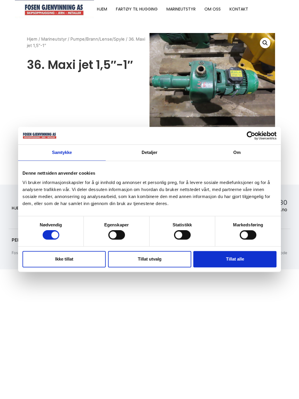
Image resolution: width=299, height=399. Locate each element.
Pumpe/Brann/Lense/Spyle (97, 39)
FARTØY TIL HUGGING (137, 9)
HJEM (102, 9)
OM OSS (212, 9)
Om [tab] (237, 152)
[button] (265, 43)
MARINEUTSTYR (181, 9)
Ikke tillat (64, 258)
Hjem (32, 39)
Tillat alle (235, 258)
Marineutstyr (54, 39)
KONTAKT (239, 9)
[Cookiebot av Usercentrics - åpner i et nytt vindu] (251, 135)
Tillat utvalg (149, 258)
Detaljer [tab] (150, 152)
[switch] (116, 235)
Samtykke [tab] (62, 152)
